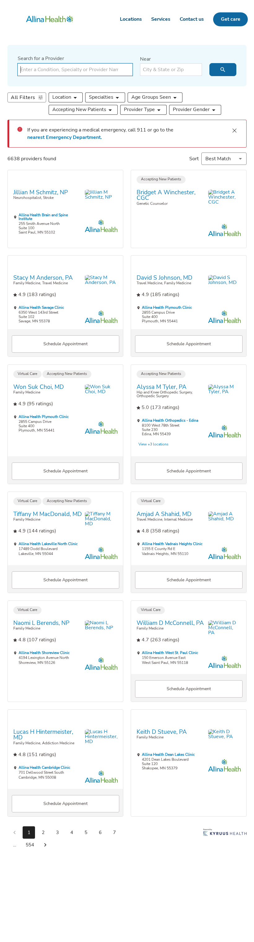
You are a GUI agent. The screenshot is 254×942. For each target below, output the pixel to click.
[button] (66, 97)
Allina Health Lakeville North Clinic (48, 544)
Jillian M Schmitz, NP (40, 192)
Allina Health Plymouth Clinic (167, 307)
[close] (234, 130)
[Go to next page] (45, 845)
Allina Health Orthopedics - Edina (170, 420)
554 (30, 845)
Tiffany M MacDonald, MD (47, 514)
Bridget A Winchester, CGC (166, 195)
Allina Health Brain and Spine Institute (43, 217)
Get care (230, 19)
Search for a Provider (41, 58)
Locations (131, 19)
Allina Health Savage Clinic (41, 307)
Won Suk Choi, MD (38, 387)
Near (145, 59)
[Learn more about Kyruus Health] (225, 840)
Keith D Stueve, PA (162, 732)
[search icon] (222, 69)
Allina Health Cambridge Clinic (44, 767)
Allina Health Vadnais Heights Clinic (172, 544)
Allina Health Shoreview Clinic (44, 653)
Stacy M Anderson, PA (43, 278)
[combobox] (75, 69)
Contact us (192, 19)
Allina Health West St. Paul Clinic (170, 653)
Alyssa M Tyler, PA (161, 387)
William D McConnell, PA (170, 623)
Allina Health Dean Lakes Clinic (168, 754)
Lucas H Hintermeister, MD (43, 734)
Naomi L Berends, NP (41, 623)
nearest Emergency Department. (64, 137)
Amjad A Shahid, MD (164, 514)
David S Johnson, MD (164, 278)
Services (160, 19)
